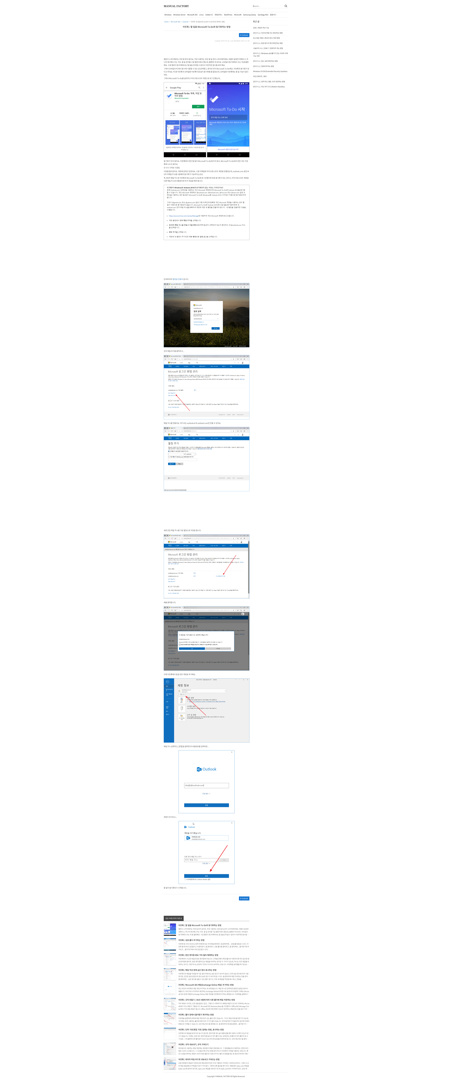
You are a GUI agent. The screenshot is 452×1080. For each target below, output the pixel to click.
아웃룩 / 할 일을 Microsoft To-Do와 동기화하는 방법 (206, 26)
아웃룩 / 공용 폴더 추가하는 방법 (191, 940)
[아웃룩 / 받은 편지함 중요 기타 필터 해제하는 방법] (170, 959)
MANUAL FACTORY (176, 6)
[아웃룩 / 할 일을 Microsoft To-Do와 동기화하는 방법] (170, 929)
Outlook (245, 35)
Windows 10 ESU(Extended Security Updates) (270, 71)
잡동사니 (273, 14)
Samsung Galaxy (249, 14)
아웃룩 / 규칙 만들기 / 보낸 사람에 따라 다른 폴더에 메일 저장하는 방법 (206, 999)
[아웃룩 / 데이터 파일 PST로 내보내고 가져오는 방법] (170, 1063)
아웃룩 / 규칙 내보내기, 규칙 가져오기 (193, 1044)
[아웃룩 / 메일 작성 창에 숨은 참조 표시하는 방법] (170, 974)
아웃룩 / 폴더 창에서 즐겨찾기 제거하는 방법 (196, 1014)
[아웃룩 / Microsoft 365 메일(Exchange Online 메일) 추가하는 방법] (170, 989)
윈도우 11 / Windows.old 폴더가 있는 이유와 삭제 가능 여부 (270, 54)
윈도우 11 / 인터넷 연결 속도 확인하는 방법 (268, 33)
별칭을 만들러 (178, 279)
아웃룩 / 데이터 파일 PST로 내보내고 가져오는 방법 (199, 1059)
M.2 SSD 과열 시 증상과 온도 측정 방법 (266, 38)
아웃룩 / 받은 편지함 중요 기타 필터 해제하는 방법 (198, 955)
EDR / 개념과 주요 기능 (261, 27)
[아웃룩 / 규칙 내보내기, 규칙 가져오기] (170, 1048)
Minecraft (237, 14)
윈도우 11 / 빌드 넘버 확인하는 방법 (265, 61)
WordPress (228, 14)
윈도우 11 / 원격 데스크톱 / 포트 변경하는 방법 (269, 81)
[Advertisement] (142, 47)
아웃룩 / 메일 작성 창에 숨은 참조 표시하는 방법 (197, 970)
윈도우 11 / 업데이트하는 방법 (263, 66)
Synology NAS (263, 14)
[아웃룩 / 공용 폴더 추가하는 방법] (170, 944)
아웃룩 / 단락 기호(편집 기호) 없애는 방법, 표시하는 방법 (201, 1029)
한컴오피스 (218, 14)
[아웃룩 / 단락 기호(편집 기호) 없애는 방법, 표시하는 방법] (170, 1033)
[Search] (286, 6)
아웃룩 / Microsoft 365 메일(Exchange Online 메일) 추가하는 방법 (206, 984)
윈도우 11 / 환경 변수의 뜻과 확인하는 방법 (268, 43)
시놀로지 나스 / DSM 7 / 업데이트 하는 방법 (268, 48)
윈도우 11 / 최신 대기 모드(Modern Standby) (269, 86)
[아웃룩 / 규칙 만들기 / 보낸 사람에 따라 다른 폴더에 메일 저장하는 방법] (170, 1004)
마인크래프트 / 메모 (260, 76)
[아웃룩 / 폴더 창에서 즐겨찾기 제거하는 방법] (170, 1019)
